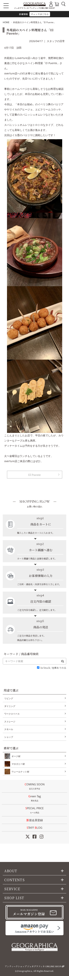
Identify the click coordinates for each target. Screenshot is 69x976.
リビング (8, 698)
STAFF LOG (34, 827)
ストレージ (9, 721)
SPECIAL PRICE (34, 810)
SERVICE (12, 888)
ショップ (8, 737)
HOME (6, 22)
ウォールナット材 (20, 771)
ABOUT (10, 870)
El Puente (34, 475)
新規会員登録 (34, 820)
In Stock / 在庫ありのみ (53, 668)
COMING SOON (35, 786)
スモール (8, 729)
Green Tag (34, 798)
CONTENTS (14, 879)
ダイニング (9, 706)
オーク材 (16, 756)
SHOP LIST (14, 897)
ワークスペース (12, 713)
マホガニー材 (18, 764)
